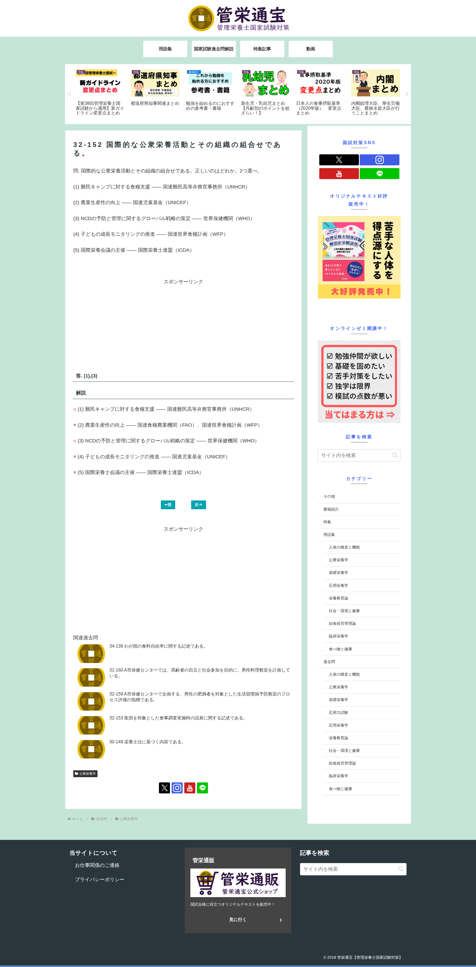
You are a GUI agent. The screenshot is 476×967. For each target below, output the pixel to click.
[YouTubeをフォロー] (189, 787)
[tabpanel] (100, 93)
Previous (69, 94)
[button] (395, 455)
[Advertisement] (128, 324)
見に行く (238, 919)
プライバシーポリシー (100, 879)
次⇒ (198, 504)
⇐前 (168, 504)
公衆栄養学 (87, 774)
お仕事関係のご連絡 (97, 865)
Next (407, 94)
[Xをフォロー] (164, 787)
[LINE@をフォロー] (202, 787)
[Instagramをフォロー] (177, 787)
